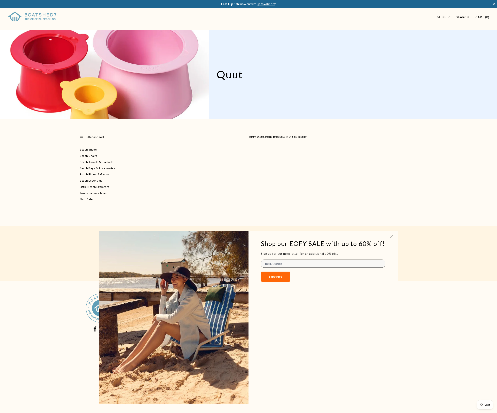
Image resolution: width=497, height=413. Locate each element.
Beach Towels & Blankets (97, 162)
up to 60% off (266, 4)
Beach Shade (88, 149)
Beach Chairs (88, 155)
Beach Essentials (91, 180)
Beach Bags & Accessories (97, 168)
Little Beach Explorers (94, 186)
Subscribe (275, 276)
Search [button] (462, 17)
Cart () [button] (482, 17)
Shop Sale (86, 199)
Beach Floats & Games (94, 174)
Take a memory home (94, 193)
